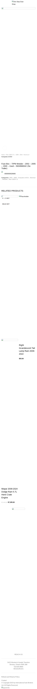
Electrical (26, 154)
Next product (6, 160)
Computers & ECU (6, 156)
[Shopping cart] (35, 3)
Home (3, 154)
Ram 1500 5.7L (10, 154)
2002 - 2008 (13, 177)
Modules (5, 179)
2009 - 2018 (19, 154)
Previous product (2, 160)
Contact (4, 680)
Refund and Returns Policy (10, 677)
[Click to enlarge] (5, 148)
